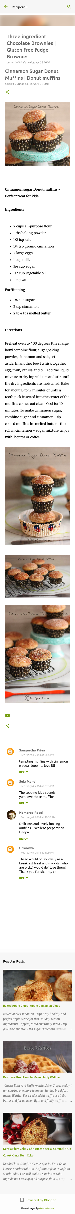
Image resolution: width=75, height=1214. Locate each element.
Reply (23, 772)
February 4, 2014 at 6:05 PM (37, 754)
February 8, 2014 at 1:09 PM (37, 852)
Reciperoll (20, 6)
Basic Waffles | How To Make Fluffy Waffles (31, 1077)
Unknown (26, 848)
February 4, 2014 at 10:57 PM (38, 817)
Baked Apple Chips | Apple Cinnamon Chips (31, 1006)
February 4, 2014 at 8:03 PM (37, 786)
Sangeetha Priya (32, 750)
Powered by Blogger (40, 1200)
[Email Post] (7, 717)
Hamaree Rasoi (31, 812)
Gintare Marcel (46, 1208)
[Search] (69, 7)
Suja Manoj (27, 781)
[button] (7, 92)
